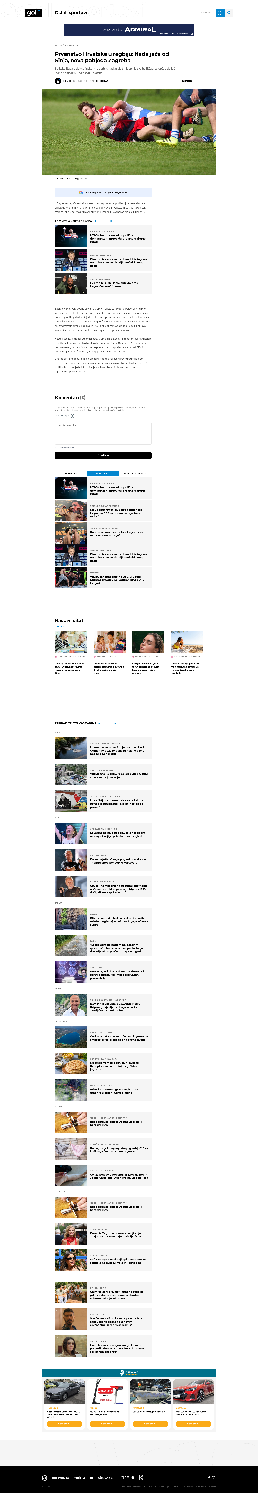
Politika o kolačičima (207, 1486)
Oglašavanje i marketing (153, 1486)
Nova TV (44, 1478)
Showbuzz (107, 1478)
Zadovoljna (83, 1478)
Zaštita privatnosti (188, 1486)
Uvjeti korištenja (172, 1486)
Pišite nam (126, 1486)
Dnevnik (60, 1478)
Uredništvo (137, 1486)
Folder (127, 1478)
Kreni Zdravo (141, 1478)
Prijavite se (103, 455)
